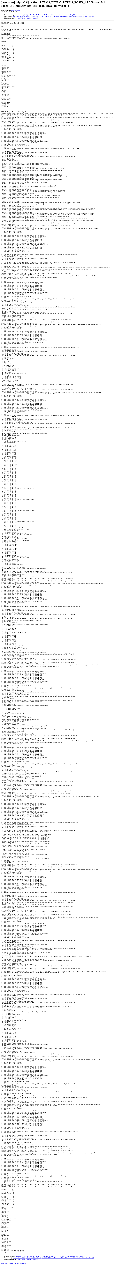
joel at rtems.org (15, 10)
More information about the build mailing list (13, 1263)
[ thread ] (23, 18)
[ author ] (35, 18)
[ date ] (19, 18)
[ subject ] (29, 18)
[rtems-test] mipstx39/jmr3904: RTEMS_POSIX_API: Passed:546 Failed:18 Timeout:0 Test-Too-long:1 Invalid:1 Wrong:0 (50, 15)
